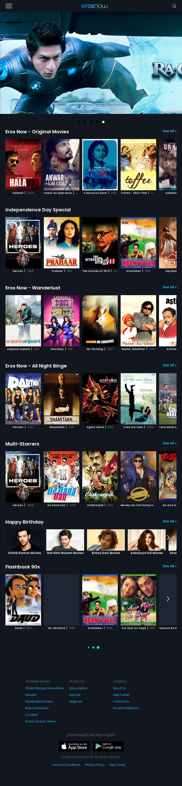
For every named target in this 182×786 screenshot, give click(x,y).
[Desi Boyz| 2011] (61, 320)
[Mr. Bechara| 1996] (61, 599)
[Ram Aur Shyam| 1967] (100, 677)
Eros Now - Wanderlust (32, 287)
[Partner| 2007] (23, 398)
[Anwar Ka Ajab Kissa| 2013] (61, 164)
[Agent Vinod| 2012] (100, 398)
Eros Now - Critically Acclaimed (43, 723)
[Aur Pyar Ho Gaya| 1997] (138, 599)
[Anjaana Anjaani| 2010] (23, 320)
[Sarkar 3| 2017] (23, 755)
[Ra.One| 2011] (138, 677)
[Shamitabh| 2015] (61, 398)
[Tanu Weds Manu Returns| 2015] (61, 677)
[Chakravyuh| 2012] (100, 476)
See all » (170, 131)
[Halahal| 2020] (23, 164)
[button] (78, 122)
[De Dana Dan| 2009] (61, 476)
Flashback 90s (22, 566)
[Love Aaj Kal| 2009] (23, 677)
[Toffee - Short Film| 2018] (138, 164)
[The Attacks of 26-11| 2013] (100, 242)
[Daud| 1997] (23, 599)
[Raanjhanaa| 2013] (100, 755)
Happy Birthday (24, 522)
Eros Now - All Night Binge (36, 366)
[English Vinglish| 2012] (138, 755)
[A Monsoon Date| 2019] (100, 164)
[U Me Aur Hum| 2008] (138, 398)
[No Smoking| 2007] (100, 320)
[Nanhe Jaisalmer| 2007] (138, 320)
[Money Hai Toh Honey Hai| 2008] (138, 476)
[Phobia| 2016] (61, 755)
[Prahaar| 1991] (61, 242)
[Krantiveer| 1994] (138, 242)
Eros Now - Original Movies (37, 131)
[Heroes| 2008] (23, 242)
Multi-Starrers (22, 444)
